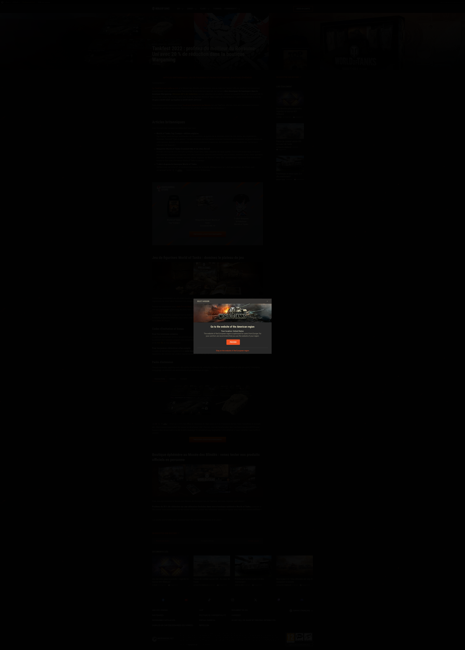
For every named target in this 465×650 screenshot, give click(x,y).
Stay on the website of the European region (232, 351)
